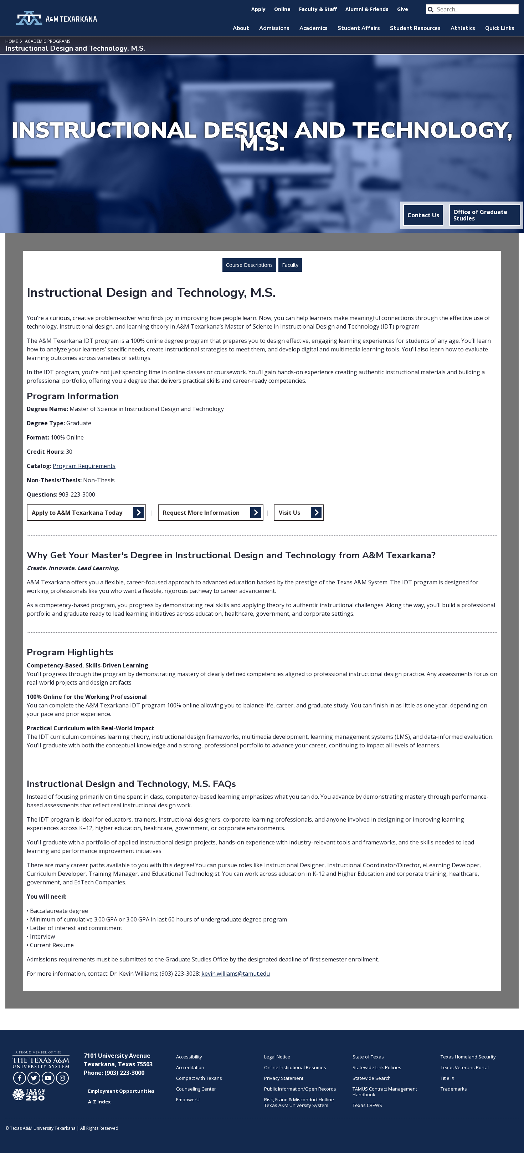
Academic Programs (47, 41)
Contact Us (423, 215)
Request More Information (201, 513)
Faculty (290, 264)
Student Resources (415, 28)
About (241, 28)
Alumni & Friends (367, 9)
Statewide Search (372, 1078)
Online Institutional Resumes (295, 1067)
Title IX (447, 1078)
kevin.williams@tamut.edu (235, 973)
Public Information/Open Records (300, 1089)
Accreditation (190, 1067)
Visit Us (289, 513)
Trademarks (454, 1089)
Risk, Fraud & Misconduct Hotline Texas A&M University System (299, 1102)
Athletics (463, 28)
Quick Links (499, 28)
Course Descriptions (249, 264)
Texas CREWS (367, 1105)
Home (11, 41)
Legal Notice (277, 1056)
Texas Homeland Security (468, 1056)
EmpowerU (188, 1099)
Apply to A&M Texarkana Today (77, 513)
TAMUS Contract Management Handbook (385, 1092)
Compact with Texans (199, 1078)
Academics (313, 28)
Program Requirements (84, 466)
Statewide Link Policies (377, 1067)
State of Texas (368, 1056)
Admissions (274, 28)
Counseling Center (196, 1089)
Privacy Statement (283, 1078)
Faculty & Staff (318, 9)
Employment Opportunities (121, 1091)
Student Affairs (359, 28)
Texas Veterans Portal (465, 1067)
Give (402, 9)
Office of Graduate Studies (480, 215)
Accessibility (189, 1056)
